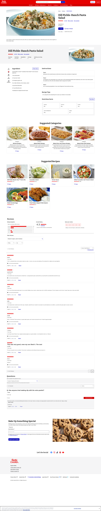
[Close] (99, 508)
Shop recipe (35, 68)
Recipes (63, 11)
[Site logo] (15, 461)
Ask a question (76, 20)
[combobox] (49, 2)
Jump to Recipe (69, 28)
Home (59, 11)
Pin (8, 72)
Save (61, 28)
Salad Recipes (69, 11)
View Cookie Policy (26, 509)
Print (8, 75)
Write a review (70, 20)
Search (63, 2)
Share (9, 78)
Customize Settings (77, 508)
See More (92, 99)
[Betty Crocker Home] (4, 2)
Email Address (11, 429)
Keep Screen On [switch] (8, 82)
